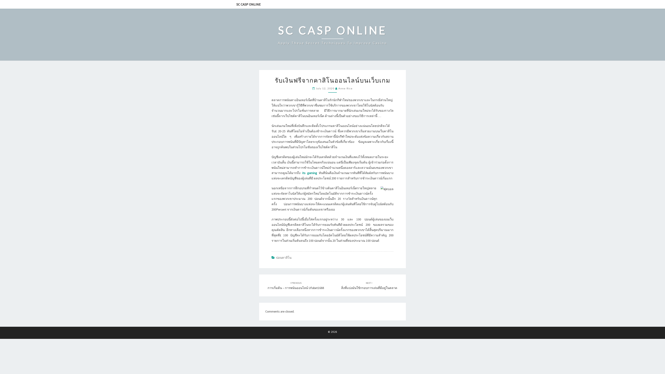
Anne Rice (345, 88)
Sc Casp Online (248, 4)
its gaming (309, 173)
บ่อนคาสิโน (283, 258)
